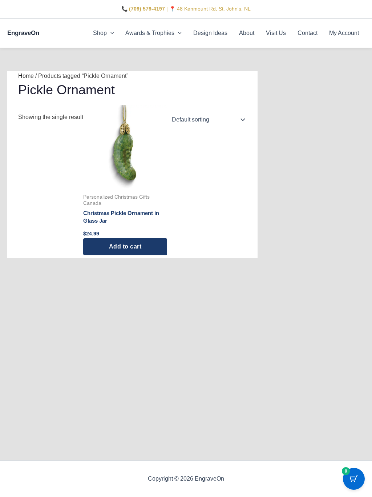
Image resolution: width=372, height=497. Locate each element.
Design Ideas (210, 33)
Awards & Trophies (149, 33)
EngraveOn (23, 32)
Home (26, 76)
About (246, 33)
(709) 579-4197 (147, 9)
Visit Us (276, 33)
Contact (308, 33)
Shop (100, 33)
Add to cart (125, 246)
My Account (344, 33)
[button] (110, 33)
